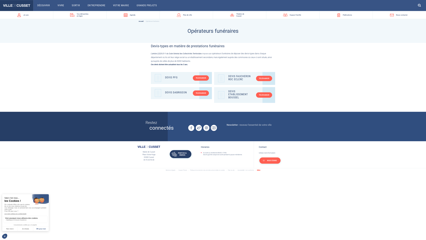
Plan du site (231, 170)
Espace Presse (182, 170)
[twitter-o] (199, 128)
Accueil (141, 21)
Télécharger (201, 78)
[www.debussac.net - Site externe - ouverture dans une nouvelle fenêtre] (258, 170)
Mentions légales (170, 170)
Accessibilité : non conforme (246, 170)
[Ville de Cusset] (16, 5)
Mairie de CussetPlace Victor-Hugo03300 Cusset (148, 154)
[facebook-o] (191, 128)
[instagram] (206, 128)
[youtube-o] (214, 128)
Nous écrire (272, 160)
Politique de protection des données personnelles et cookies (207, 170)
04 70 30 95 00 (149, 160)
